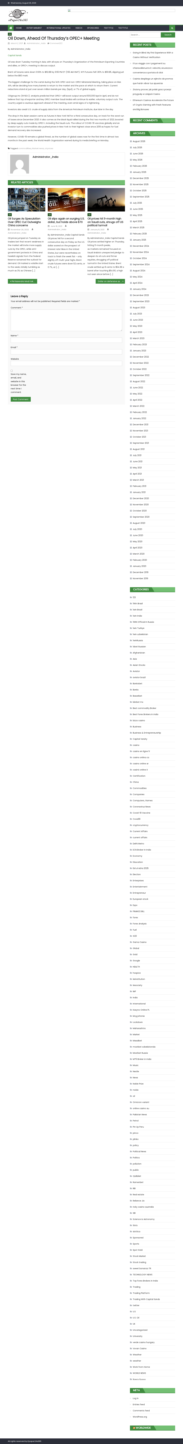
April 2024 (138, 282)
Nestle (136, 1071)
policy (136, 1145)
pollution (137, 1163)
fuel (135, 929)
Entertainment (34, 27)
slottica (136, 1231)
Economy (137, 856)
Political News (139, 1151)
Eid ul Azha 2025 (141, 868)
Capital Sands (15, 55)
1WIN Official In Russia (143, 622)
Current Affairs (140, 831)
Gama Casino (140, 942)
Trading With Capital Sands (146, 1299)
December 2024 (141, 246)
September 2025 (141, 196)
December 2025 (141, 178)
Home (19, 27)
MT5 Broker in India (142, 1059)
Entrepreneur (139, 892)
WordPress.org (140, 1416)
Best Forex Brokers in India (145, 714)
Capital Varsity (140, 739)
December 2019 (140, 572)
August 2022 (139, 381)
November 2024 (141, 252)
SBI (134, 1213)
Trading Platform (141, 1293)
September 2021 (141, 443)
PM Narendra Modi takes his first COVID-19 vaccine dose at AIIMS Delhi (24, 281)
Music (136, 1065)
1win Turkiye (138, 628)
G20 (135, 936)
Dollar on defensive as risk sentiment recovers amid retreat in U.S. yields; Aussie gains (111, 281)
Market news (38, 148)
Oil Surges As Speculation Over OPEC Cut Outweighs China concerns (24, 222)
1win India (137, 615)
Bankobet (137, 683)
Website (15, 359)
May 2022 (137, 393)
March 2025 (138, 227)
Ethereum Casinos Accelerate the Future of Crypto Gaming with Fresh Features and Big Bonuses (153, 105)
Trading (136, 1286)
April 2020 (137, 547)
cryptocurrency (140, 825)
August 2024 (139, 270)
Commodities (140, 788)
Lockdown (138, 1022)
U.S (134, 1311)
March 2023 (138, 338)
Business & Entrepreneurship (147, 732)
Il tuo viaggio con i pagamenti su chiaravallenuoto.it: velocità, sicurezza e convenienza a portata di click (153, 68)
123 (134, 597)
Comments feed (141, 1410)
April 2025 (137, 221)
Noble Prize (138, 1083)
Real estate (138, 1194)
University (137, 1336)
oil (10, 34)
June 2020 (138, 535)
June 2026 (138, 153)
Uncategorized (140, 1330)
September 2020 (141, 516)
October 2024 (140, 258)
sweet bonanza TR (142, 1268)
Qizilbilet (137, 1176)
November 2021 (140, 430)
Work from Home (141, 1367)
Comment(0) (56, 43)
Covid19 (136, 819)
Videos (78, 27)
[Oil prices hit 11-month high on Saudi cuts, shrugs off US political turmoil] (106, 199)
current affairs (140, 837)
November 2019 (140, 578)
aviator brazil (139, 677)
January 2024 (139, 289)
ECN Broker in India (142, 849)
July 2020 (137, 529)
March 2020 (139, 553)
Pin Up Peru (138, 1126)
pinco (135, 1133)
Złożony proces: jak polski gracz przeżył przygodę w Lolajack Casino (152, 92)
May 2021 (137, 467)
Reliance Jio (139, 1200)
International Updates (58, 27)
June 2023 (138, 319)
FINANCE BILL (139, 911)
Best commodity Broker (144, 708)
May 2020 (137, 541)
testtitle (108, 27)
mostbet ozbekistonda (144, 1046)
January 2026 (139, 172)
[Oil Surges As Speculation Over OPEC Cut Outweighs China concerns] (26, 199)
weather (137, 1360)
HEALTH (136, 966)
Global (136, 948)
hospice (137, 972)
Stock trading (139, 1262)
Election (137, 874)
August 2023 (139, 307)
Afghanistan (139, 652)
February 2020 (140, 560)
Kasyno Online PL (141, 1009)
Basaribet (137, 695)
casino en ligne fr (141, 751)
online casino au (141, 1108)
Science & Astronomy (144, 1219)
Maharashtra (139, 1028)
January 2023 (139, 350)
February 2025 (140, 233)
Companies (138, 794)
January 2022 (139, 418)
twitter (136, 1305)
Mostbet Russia (140, 1053)
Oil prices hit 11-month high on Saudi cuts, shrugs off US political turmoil (105, 222)
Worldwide (143, 1428)
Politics (136, 1157)
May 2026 (137, 159)
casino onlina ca (141, 757)
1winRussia (138, 640)
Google (136, 960)
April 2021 (137, 473)
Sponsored (93, 27)
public (136, 1170)
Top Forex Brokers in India (145, 1280)
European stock (140, 899)
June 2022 (138, 387)
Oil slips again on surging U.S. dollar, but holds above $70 (66, 220)
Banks (136, 689)
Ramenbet (138, 1182)
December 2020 (141, 498)
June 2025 (138, 209)
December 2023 (141, 295)
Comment (17, 307)
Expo (135, 905)
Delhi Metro (138, 843)
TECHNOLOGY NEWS (142, 1274)
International (139, 1003)
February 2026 (140, 166)
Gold (135, 954)
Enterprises (138, 880)
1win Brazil (137, 609)
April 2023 (137, 332)
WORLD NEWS (139, 1373)
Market (136, 1034)
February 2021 (139, 486)
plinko (136, 1139)
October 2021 (139, 436)
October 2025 (140, 190)
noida (135, 1089)
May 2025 (137, 215)
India (135, 997)
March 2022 (138, 406)
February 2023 (140, 344)
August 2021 (139, 449)
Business (137, 726)
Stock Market (139, 1256)
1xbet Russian (139, 646)
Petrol (136, 1120)
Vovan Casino (140, 1348)
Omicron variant (141, 1102)
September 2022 (141, 375)
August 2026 (139, 141)
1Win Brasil (138, 603)
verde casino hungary (144, 1342)
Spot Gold (138, 1250)
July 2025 (137, 202)
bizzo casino (139, 720)
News (135, 1077)
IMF (134, 991)
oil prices (49, 148)
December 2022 (141, 356)
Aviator (136, 671)
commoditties (24, 148)
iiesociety (137, 985)
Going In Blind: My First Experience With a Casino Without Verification (153, 55)
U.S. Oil (136, 1317)
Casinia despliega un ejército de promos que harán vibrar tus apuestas (153, 81)
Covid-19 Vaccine (141, 812)
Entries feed (139, 1404)
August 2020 (139, 523)
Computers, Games (143, 800)
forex (135, 917)
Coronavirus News (142, 806)
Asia (135, 658)
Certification (139, 775)
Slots (135, 1225)
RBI (134, 1188)
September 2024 (141, 264)
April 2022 (137, 399)
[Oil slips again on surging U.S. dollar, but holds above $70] (66, 199)
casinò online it (140, 769)
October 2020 (140, 510)
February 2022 (140, 412)
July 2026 (137, 147)
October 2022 (140, 369)
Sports (136, 1243)
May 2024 (138, 276)
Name (14, 335)
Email (14, 347)
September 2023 (141, 301)
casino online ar (141, 763)
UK (134, 1323)
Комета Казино (139, 1379)
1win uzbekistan (140, 634)
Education (138, 862)
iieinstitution (139, 979)
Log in (136, 1398)
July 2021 (137, 455)
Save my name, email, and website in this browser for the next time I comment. (18, 383)
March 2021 (138, 480)
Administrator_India (36, 43)
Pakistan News (140, 1114)
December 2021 (140, 424)
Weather (137, 1354)
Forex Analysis (140, 923)
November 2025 (141, 184)
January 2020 (139, 566)
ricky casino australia (143, 1206)
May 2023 (137, 326)
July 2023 (137, 313)
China (136, 782)
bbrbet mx (138, 702)
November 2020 (141, 504)
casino (136, 745)
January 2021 (139, 492)
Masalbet (137, 1040)
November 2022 (141, 363)
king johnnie (139, 1016)
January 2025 (139, 239)
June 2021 (137, 461)
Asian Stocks (139, 665)
